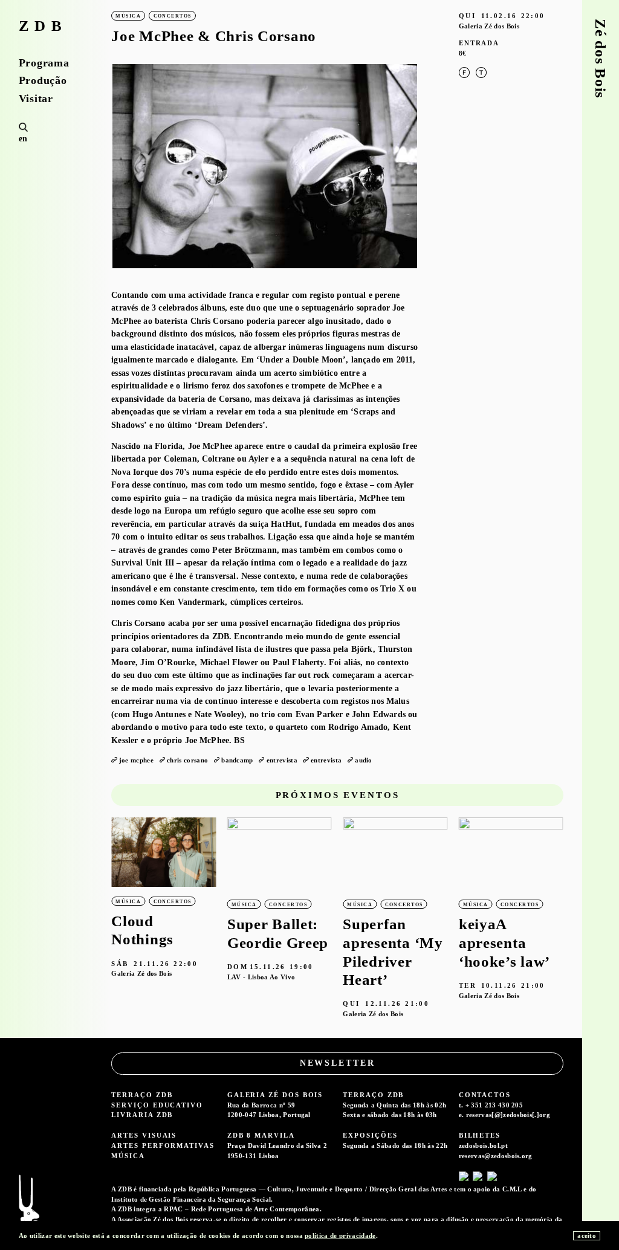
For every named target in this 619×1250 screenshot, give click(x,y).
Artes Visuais (144, 1135)
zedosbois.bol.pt (483, 1145)
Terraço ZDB (141, 1094)
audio (363, 760)
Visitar (36, 98)
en (23, 138)
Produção (43, 80)
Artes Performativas (162, 1145)
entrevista (282, 760)
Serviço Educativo (157, 1105)
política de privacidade (340, 1235)
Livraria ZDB (142, 1114)
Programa (44, 62)
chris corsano (187, 760)
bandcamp (237, 760)
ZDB (43, 26)
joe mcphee (136, 760)
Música (128, 1155)
